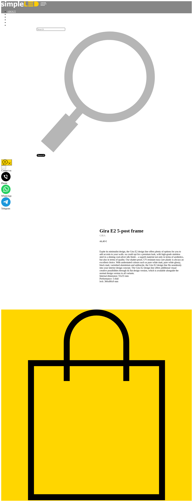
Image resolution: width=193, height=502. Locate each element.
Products (15, 17)
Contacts (15, 25)
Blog (12, 19)
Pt (2, 33)
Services (15, 22)
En (3, 30)
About (11, 11)
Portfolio (16, 14)
